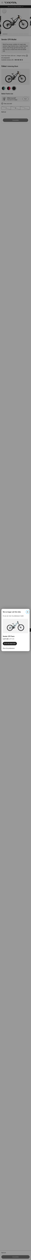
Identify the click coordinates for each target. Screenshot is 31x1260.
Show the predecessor (9, 648)
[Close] (27, 612)
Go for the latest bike (9, 643)
